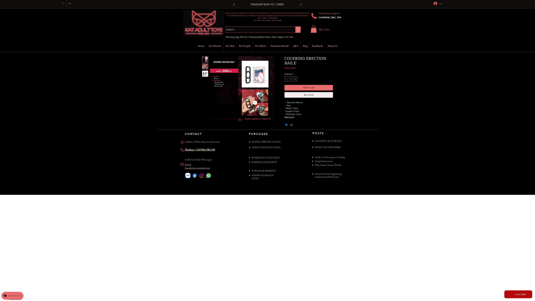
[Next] (301, 4)
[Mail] (182, 164)
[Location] (182, 142)
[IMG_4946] (187, 175)
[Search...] (298, 30)
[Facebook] (194, 175)
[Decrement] (286, 79)
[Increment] (295, 79)
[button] (314, 29)
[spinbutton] (290, 79)
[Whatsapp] (208, 175)
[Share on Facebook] (286, 125)
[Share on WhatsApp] (291, 125)
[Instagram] (201, 175)
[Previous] (234, 4)
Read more (289, 117)
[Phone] (182, 150)
